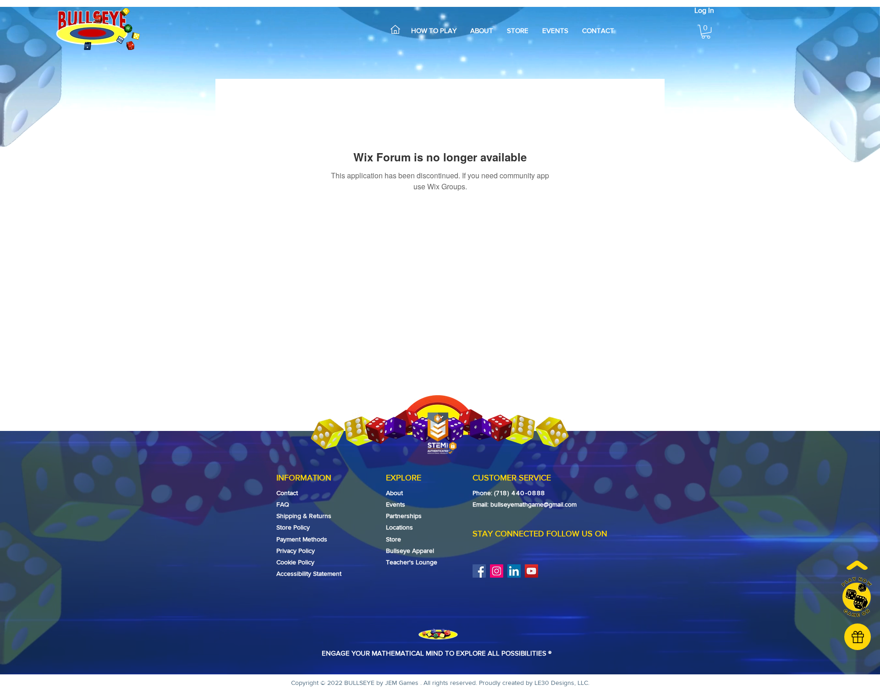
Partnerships (404, 515)
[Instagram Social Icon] (496, 571)
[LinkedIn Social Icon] (514, 571)
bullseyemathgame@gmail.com (533, 504)
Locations (399, 527)
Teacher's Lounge (411, 562)
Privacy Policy (295, 550)
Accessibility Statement (308, 573)
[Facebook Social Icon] (479, 571)
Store (393, 539)
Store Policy (294, 527)
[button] (706, 32)
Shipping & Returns (303, 515)
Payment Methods (301, 539)
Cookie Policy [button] (295, 562)
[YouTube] (531, 571)
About (394, 492)
